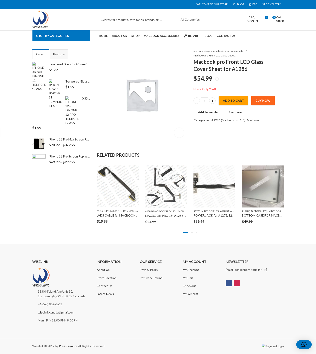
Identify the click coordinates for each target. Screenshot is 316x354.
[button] (185, 232)
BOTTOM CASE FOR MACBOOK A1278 (269, 215)
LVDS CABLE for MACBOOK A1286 (121, 215)
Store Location (107, 278)
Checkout (189, 286)
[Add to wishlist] (135, 169)
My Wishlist (190, 294)
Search (213, 19)
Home (197, 51)
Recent (41, 54)
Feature (58, 54)
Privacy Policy (149, 269)
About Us (103, 269)
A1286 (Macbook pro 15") (235, 51)
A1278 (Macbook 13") (206, 211)
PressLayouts (68, 346)
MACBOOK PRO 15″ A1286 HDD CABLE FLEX (176, 215)
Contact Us (104, 286)
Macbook (218, 51)
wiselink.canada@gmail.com (56, 312)
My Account (191, 269)
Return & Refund (151, 278)
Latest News (105, 294)
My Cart (188, 278)
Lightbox (179, 133)
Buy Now (263, 100)
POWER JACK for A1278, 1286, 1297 (218, 215)
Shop (207, 51)
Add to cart (233, 100)
